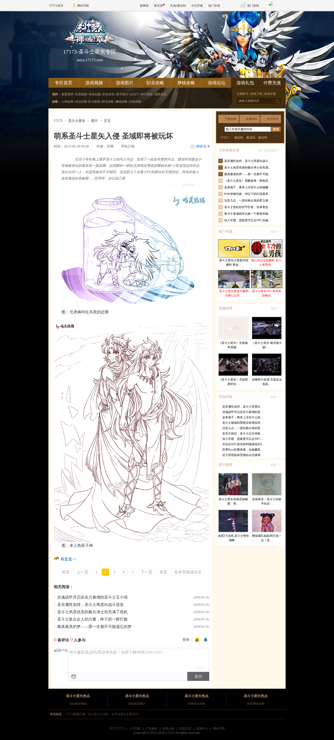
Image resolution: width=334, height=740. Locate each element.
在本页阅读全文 (188, 572)
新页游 (158, 5)
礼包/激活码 (178, 5)
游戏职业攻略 (196, 703)
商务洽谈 (168, 728)
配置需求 (68, 94)
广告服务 (151, 728)
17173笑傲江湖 (75, 714)
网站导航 (83, 5)
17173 (58, 121)
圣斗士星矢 (76, 121)
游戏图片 (125, 82)
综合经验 (81, 101)
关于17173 (116, 728)
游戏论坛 (216, 82)
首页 (65, 572)
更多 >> (276, 231)
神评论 (202, 146)
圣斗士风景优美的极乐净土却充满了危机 (92, 612)
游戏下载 (256, 93)
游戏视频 (94, 82)
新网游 (144, 5)
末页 (163, 572)
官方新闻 (94, 101)
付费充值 (272, 82)
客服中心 (202, 728)
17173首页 (56, 5)
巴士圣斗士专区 (98, 714)
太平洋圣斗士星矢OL (125, 714)
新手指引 (122, 94)
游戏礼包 (245, 82)
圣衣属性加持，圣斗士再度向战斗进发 (90, 605)
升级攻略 (135, 101)
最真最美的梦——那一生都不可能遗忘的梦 (94, 626)
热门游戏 (253, 5)
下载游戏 (230, 119)
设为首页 (272, 119)
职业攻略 (155, 82)
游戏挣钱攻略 (256, 703)
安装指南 (81, 94)
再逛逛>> (68, 559)
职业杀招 (108, 94)
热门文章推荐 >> (270, 150)
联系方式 (185, 728)
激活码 (238, 137)
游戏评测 (270, 93)
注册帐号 (242, 93)
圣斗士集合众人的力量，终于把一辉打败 (92, 619)
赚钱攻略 (121, 101)
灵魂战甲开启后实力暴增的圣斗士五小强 (92, 597)
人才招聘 (135, 728)
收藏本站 (251, 119)
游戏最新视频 (78, 703)
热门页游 (214, 5)
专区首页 (63, 82)
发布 (198, 676)
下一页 (146, 572)
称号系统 (147, 94)
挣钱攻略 (186, 82)
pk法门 (135, 94)
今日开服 (197, 5)
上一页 (82, 572)
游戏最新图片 (137, 703)
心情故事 (67, 101)
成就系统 (160, 94)
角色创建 (95, 94)
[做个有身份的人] (197, 640)
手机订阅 (127, 146)
